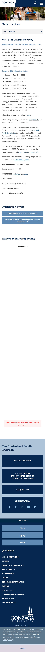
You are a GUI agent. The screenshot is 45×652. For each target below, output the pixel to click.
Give (22, 542)
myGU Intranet (9, 602)
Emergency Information (13, 565)
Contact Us (7, 590)
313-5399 (25, 489)
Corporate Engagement (13, 594)
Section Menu (9, 31)
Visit (22, 528)
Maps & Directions (10, 557)
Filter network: (22, 246)
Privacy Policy (8, 639)
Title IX (5, 577)
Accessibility (8, 573)
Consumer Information (13, 582)
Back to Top (22, 520)
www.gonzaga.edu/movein (28, 152)
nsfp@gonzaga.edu (22, 159)
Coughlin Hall (34, 120)
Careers (5, 561)
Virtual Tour (8, 598)
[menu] (41, 3)
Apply (22, 535)
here (28, 115)
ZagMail (5, 586)
